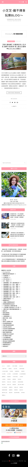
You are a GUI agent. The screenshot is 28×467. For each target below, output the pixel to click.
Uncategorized (6, 272)
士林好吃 (21, 376)
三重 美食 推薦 (5, 371)
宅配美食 (9, 379)
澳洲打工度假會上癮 (8, 321)
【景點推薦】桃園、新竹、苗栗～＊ (11, 289)
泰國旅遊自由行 (6, 344)
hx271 (14, 106)
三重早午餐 (4, 368)
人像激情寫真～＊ (7, 316)
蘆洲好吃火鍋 (4, 392)
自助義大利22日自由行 (8, 334)
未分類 (4, 319)
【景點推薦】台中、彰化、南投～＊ (11, 291)
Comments (14, 98)
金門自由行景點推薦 (8, 330)
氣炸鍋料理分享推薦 (8, 339)
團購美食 (3, 376)
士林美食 (3, 379)
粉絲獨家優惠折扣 (7, 342)
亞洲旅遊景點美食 (7, 323)
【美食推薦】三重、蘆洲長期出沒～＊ (12, 282)
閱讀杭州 (3, 395)
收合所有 (9, 270)
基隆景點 (9, 376)
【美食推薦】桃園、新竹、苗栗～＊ (11, 288)
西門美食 (23, 392)
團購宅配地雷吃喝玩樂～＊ (9, 273)
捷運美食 (14, 379)
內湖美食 (22, 371)
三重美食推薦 (21, 368)
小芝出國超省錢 (6, 337)
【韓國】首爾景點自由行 (9, 302)
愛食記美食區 (6, 312)
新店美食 (19, 379)
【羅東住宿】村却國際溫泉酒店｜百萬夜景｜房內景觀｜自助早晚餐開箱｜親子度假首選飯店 (17, 225)
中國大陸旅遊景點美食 (8, 325)
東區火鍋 (9, 384)
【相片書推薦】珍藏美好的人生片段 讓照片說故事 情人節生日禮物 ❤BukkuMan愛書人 (14, 47)
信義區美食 (17, 371)
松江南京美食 (4, 387)
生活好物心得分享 (7, 327)
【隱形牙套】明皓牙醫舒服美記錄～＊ (12, 309)
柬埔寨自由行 (6, 300)
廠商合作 (5, 311)
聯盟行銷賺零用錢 (7, 332)
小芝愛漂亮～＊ (6, 277)
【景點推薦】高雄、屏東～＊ (10, 295)
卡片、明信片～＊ (7, 281)
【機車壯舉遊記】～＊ (8, 298)
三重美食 (10, 368)
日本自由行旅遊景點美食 (9, 328)
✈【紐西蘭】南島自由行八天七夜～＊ (12, 307)
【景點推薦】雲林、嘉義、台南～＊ (11, 293)
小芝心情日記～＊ (7, 279)
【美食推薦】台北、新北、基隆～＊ (11, 284)
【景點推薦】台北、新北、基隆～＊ (11, 286)
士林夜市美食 (15, 376)
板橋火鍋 (16, 387)
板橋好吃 (10, 387)
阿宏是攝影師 (11, 41)
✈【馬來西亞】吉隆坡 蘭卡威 (10, 305)
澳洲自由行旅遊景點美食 (9, 341)
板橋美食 (21, 387)
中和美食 (11, 371)
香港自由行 (5, 346)
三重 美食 (15, 368)
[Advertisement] (13, 126)
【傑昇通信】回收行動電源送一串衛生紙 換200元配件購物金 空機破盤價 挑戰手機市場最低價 (17, 234)
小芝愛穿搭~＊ (6, 275)
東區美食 (14, 384)
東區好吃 (3, 384)
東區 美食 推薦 (21, 384)
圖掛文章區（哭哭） (8, 318)
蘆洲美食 (10, 392)
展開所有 (3, 270)
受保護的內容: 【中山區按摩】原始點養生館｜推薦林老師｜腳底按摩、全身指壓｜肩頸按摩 (17, 215)
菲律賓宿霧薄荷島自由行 (9, 304)
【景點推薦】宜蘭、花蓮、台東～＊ (11, 296)
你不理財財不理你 (7, 335)
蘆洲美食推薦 (16, 392)
